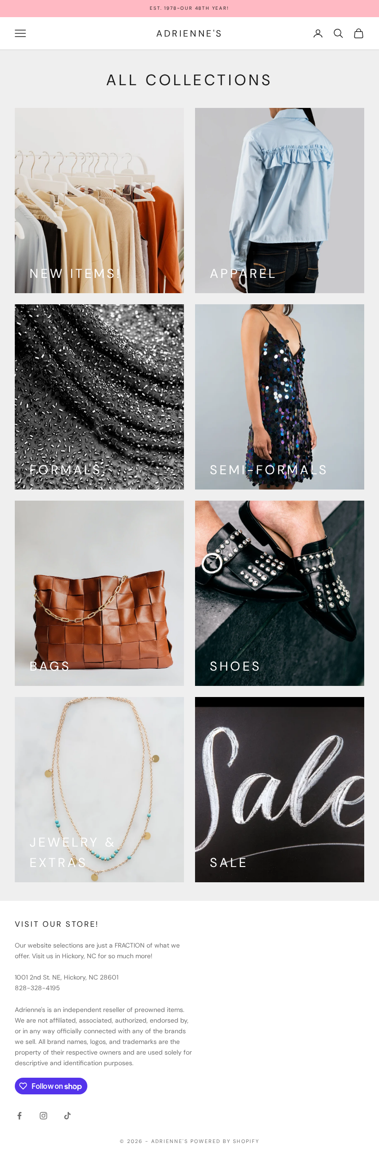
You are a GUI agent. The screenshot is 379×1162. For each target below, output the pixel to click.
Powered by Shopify (224, 1141)
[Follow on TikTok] (67, 1115)
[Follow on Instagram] (43, 1115)
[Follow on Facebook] (19, 1115)
